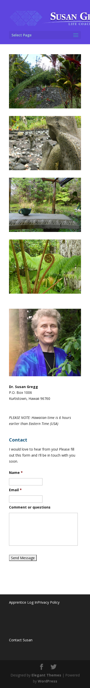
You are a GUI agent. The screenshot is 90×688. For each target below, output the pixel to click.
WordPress (47, 681)
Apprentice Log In (23, 602)
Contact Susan (20, 640)
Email (15, 490)
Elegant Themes (46, 675)
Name (16, 472)
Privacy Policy (49, 602)
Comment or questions (29, 507)
